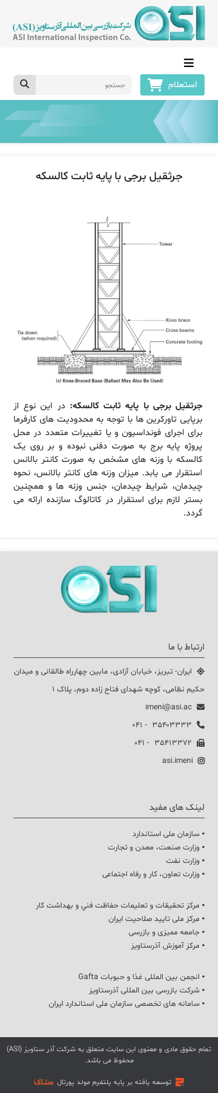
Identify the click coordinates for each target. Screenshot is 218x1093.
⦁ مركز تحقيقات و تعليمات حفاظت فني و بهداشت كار (120, 905)
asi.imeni (177, 761)
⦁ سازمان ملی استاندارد (168, 834)
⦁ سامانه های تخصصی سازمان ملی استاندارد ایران (127, 1004)
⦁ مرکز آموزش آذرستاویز (168, 946)
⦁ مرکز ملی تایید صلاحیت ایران (156, 919)
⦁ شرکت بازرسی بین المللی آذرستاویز (147, 990)
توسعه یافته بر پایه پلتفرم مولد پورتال (114, 1082)
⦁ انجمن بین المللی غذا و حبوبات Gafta (141, 977)
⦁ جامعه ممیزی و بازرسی (167, 932)
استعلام (182, 85)
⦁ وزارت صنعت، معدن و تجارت (156, 847)
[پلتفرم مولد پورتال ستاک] (180, 1082)
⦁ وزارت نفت (185, 861)
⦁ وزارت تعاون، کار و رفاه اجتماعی (153, 874)
